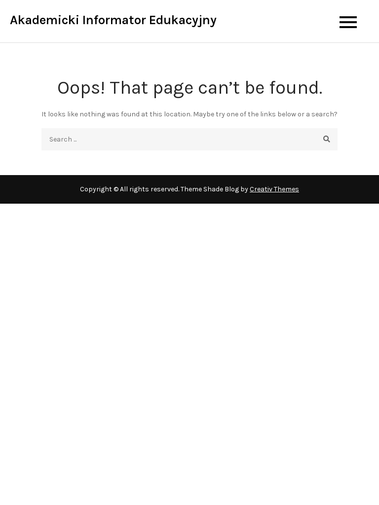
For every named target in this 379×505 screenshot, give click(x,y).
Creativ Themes (274, 189)
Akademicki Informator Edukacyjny (113, 20)
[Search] (326, 139)
